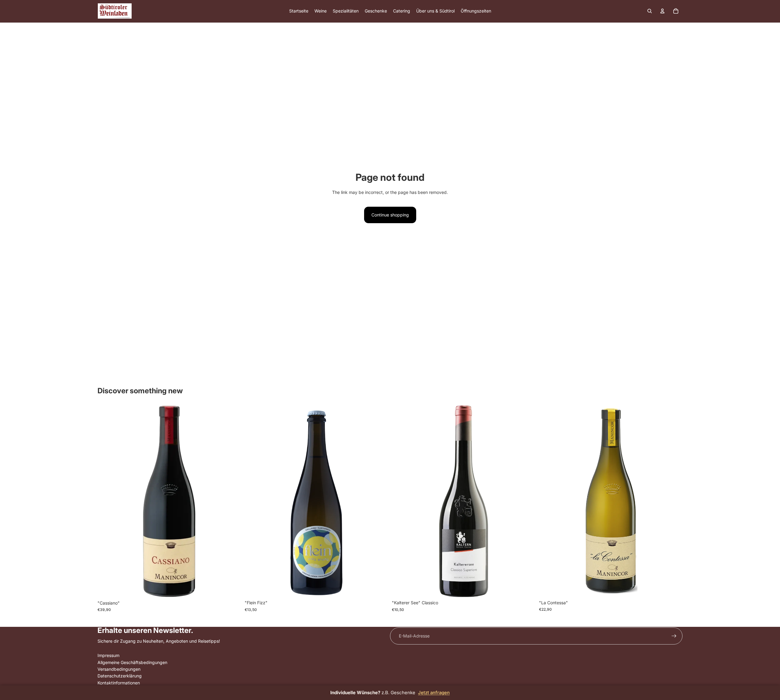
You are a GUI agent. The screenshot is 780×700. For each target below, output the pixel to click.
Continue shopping (390, 214)
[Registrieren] (674, 636)
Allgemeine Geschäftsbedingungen (132, 662)
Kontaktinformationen (119, 682)
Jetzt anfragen (434, 692)
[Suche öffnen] (649, 11)
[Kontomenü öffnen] (662, 11)
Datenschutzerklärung (120, 675)
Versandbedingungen (119, 669)
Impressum (108, 655)
